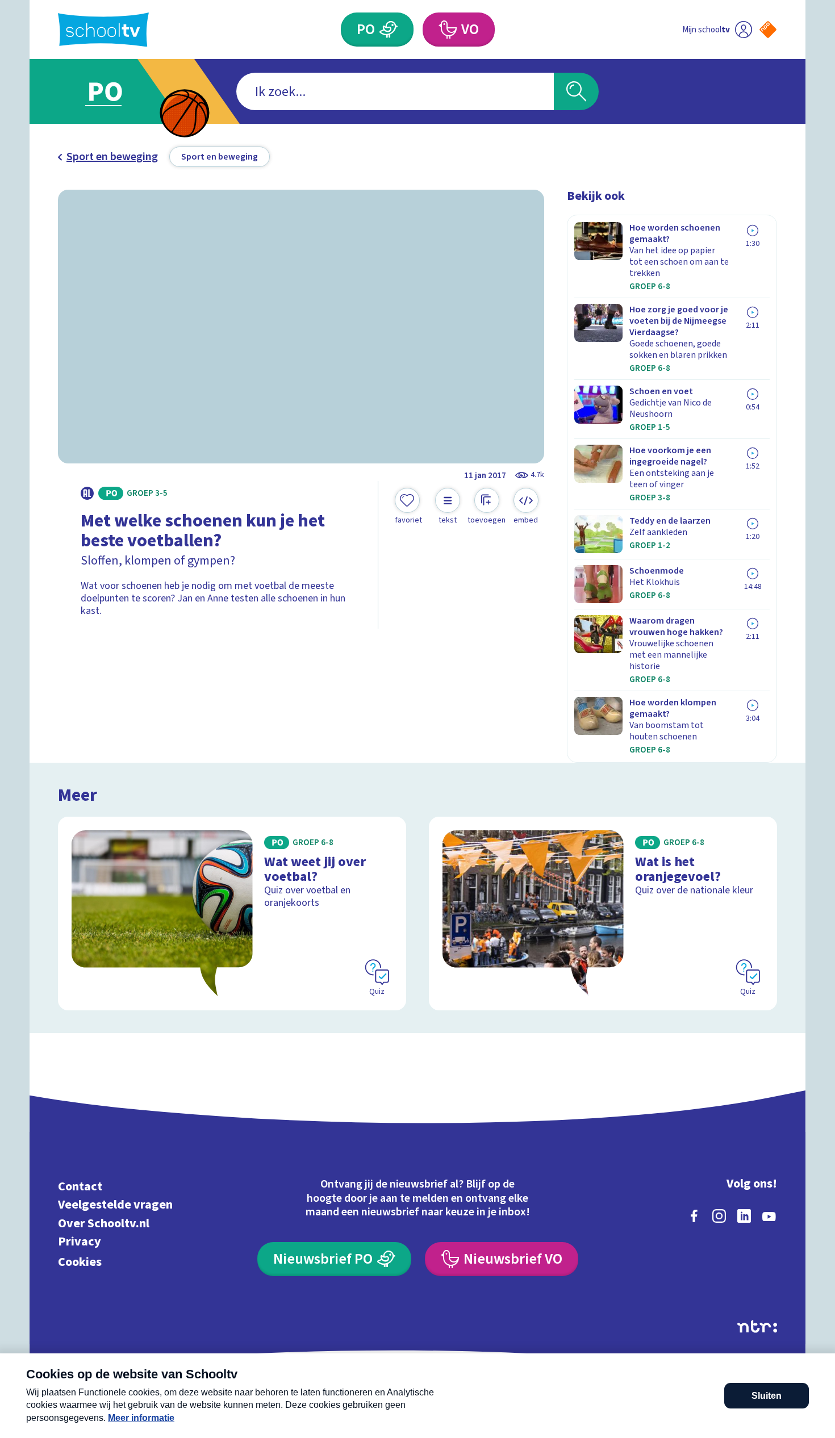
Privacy (79, 1242)
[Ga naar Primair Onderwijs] (115, 91)
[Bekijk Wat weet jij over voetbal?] (232, 913)
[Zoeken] (576, 91)
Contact (80, 1186)
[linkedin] (744, 1215)
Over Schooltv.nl (103, 1223)
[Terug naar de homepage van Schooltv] (103, 29)
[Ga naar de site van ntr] (757, 1326)
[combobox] (395, 91)
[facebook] (694, 1215)
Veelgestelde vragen (115, 1205)
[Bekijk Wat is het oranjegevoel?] (603, 913)
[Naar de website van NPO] (768, 29)
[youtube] (769, 1215)
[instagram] (719, 1215)
